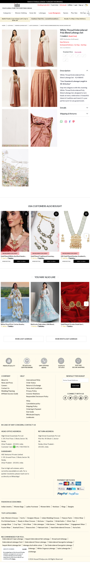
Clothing (10, 25)
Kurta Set (33, 13)
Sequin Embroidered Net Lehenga (37, 539)
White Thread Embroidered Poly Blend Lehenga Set (55, 25)
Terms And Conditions (34, 388)
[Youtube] (80, 398)
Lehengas (42, 13)
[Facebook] (65, 398)
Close (24, 549)
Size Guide (78, 52)
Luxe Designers (54, 13)
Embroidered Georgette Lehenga (61, 542)
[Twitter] (70, 398)
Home (3, 25)
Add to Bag (21, 261)
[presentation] (4, 235)
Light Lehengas (33, 25)
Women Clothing (21, 13)
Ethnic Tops (71, 521)
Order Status (31, 383)
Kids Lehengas (38, 524)
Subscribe (75, 386)
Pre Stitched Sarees (8, 521)
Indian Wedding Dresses (50, 518)
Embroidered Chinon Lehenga (35, 542)
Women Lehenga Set (21, 25)
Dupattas (49, 521)
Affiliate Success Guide (9, 394)
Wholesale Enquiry (33, 415)
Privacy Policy (31, 391)
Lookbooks (30, 417)
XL (65, 60)
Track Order (54, 5)
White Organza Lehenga (46, 548)
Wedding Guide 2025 (43, 5)
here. (13, 559)
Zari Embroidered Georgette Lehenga (58, 545)
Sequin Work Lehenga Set (11, 545)
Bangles (71, 507)
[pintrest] (86, 398)
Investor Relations (33, 394)
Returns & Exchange (33, 385)
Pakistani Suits (43, 527)
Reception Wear (63, 524)
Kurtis (22, 518)
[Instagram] (75, 398)
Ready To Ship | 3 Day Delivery (75, 19)
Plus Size (74, 13)
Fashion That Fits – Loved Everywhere (45, 19)
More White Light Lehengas (66, 339)
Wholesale (63, 5)
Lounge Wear (6, 524)
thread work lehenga (59, 539)
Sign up (81, 5)
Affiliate (70, 5)
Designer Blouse (33, 518)
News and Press (7, 383)
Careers (4, 385)
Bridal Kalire (60, 521)
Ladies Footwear (32, 507)
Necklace (56, 507)
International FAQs (33, 380)
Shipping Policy (31, 406)
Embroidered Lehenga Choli (12, 542)
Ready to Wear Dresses (26, 521)
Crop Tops (17, 524)
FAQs (28, 401)
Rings (63, 507)
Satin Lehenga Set (63, 548)
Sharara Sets (30, 527)
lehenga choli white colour (32, 545)
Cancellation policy (33, 404)
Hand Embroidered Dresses (60, 527)
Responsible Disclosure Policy (37, 396)
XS (65, 55)
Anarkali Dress (18, 527)
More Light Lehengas (23, 339)
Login (75, 5)
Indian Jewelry (6, 507)
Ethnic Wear (78, 518)
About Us (4, 380)
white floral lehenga (28, 552)
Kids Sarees (50, 524)
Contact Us (5, 388)
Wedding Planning (8, 391)
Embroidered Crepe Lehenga (12, 539)
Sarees (65, 13)
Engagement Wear (78, 524)
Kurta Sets (76, 527)
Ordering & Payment (33, 409)
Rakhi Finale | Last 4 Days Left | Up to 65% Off (15, 19)
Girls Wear (27, 524)
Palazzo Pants (67, 518)
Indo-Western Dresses (9, 518)
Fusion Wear (6, 527)
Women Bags (19, 507)
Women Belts (45, 507)
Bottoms (41, 521)
